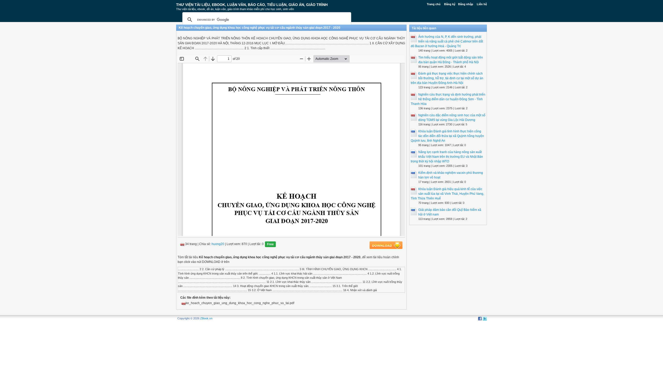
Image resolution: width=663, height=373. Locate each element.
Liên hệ (482, 4)
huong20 (218, 244)
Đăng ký (449, 4)
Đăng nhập (465, 4)
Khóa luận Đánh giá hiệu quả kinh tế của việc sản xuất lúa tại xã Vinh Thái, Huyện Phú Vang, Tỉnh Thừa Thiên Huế (447, 193)
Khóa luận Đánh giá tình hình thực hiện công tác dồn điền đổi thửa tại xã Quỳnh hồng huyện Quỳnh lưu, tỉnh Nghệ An (447, 136)
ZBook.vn (206, 318)
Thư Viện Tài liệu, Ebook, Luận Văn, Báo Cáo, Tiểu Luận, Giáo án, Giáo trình (252, 5)
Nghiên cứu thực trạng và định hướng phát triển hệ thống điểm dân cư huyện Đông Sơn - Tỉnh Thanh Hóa (448, 99)
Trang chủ (434, 4)
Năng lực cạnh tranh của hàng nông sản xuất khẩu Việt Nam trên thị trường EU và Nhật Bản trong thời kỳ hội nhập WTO (447, 156)
